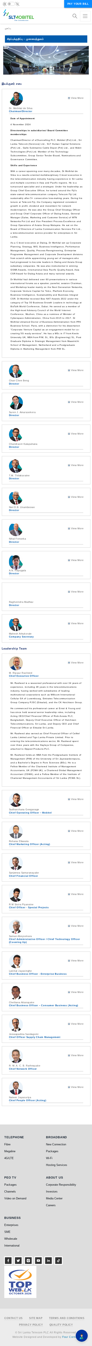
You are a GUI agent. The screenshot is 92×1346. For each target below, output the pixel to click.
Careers (51, 1205)
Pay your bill (78, 3)
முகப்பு (8, 28)
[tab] (46, 103)
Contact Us (13, 1318)
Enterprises (11, 1225)
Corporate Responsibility (61, 1184)
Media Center (54, 1198)
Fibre (7, 1144)
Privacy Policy (31, 1324)
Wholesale (10, 1238)
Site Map (35, 1318)
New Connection (56, 1144)
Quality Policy (61, 1324)
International (11, 1245)
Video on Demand (15, 1198)
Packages (52, 1151)
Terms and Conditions (67, 1318)
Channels (10, 1191)
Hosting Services (56, 1165)
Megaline (9, 1151)
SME (7, 1231)
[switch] (11, 4)
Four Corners (71, 1336)
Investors (52, 1191)
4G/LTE (9, 1158)
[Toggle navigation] (85, 16)
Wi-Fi (49, 1158)
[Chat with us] (82, 1336)
